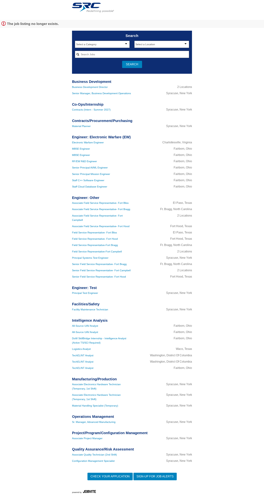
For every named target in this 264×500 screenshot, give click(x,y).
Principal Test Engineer (85, 293)
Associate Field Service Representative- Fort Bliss (100, 202)
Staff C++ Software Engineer (88, 180)
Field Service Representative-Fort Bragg (95, 245)
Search (132, 64)
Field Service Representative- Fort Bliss (94, 232)
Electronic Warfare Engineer (88, 142)
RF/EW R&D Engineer (84, 161)
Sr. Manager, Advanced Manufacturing (93, 422)
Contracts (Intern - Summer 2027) (91, 109)
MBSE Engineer (81, 148)
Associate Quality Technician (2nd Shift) (94, 454)
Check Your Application (110, 476)
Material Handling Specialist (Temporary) (95, 405)
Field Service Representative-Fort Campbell (97, 251)
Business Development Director (90, 87)
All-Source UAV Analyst (85, 325)
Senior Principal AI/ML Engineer (90, 167)
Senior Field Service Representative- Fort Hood (99, 276)
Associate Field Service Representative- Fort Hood (100, 226)
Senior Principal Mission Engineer (91, 174)
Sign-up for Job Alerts (155, 476)
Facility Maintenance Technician (90, 309)
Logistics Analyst (81, 349)
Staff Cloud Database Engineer (89, 186)
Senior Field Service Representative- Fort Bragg (99, 264)
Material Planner (81, 126)
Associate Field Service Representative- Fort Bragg (101, 209)
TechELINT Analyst (82, 355)
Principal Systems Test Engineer (90, 257)
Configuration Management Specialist (93, 460)
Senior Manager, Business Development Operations (101, 93)
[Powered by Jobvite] (84, 492)
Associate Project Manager (87, 438)
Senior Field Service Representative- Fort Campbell (101, 270)
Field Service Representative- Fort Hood (95, 238)
